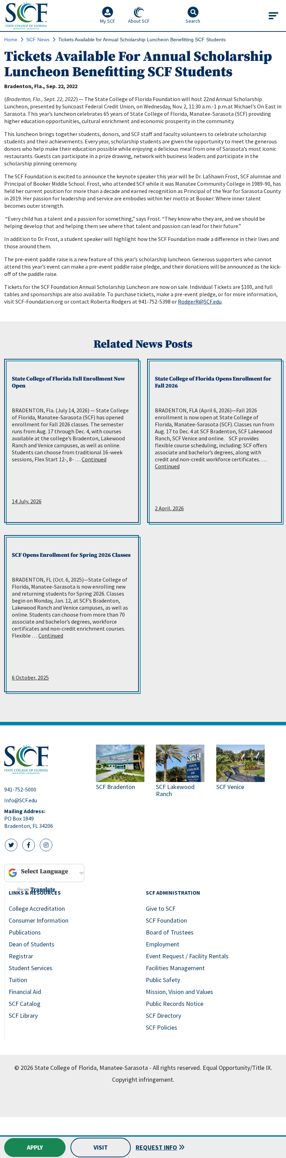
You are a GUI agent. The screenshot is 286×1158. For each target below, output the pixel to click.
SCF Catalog (24, 1004)
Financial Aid (25, 992)
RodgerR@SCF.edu (199, 301)
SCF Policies (161, 1027)
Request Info (156, 1147)
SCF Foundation (166, 920)
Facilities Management (175, 968)
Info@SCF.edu (20, 800)
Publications (25, 932)
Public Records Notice (174, 1004)
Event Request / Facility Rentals (187, 956)
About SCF (139, 21)
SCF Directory (163, 1015)
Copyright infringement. (143, 1079)
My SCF (107, 21)
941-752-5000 (20, 789)
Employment (162, 944)
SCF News (38, 39)
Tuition (18, 980)
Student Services (30, 968)
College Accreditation (37, 908)
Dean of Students (31, 944)
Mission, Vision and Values (179, 992)
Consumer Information (38, 920)
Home (10, 39)
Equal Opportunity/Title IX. (237, 1068)
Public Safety (163, 980)
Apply (35, 1147)
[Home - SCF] (46, 759)
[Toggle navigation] (273, 16)
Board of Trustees (170, 932)
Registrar (21, 956)
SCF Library (23, 1015)
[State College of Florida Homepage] (26, 15)
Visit (100, 1147)
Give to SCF (160, 908)
